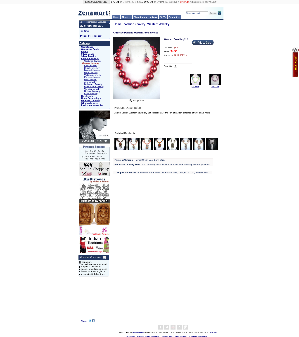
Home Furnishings (91, 98)
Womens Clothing (90, 100)
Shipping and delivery (145, 17)
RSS (179, 327)
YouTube (173, 327)
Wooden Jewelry (92, 89)
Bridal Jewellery (92, 68)
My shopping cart (91, 25)
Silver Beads (87, 54)
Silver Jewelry (88, 56)
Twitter (166, 327)
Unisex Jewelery (92, 91)
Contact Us (174, 17)
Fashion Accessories (92, 105)
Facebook (160, 327)
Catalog (84, 43)
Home (116, 17)
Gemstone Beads (90, 49)
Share (84, 321)
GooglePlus (185, 327)
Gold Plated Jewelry (94, 86)
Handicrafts (87, 96)
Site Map (213, 332)
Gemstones (87, 47)
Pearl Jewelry (90, 72)
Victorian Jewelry (92, 75)
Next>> (215, 86)
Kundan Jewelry (92, 77)
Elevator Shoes (167, 336)
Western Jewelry (158, 24)
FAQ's (163, 17)
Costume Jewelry (92, 61)
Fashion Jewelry (90, 58)
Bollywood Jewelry (93, 84)
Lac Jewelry (155, 336)
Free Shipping (91, 93)
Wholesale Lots (89, 103)
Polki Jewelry (90, 79)
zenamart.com (138, 332)
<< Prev (195, 86)
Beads (84, 51)
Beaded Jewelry (92, 70)
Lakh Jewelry (90, 65)
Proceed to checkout (91, 36)
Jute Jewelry (90, 82)
